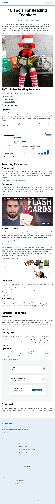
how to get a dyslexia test (37, 34)
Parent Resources (10, 101)
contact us (29, 412)
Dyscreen (4, 352)
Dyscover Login (49, 2)
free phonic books (7, 175)
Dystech (4, 113)
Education (28, 20)
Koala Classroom (7, 232)
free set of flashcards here (35, 191)
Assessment (8, 96)
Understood (16, 286)
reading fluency (47, 115)
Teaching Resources (11, 99)
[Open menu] (11, 3)
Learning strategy (35, 20)
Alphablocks (10, 322)
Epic (3, 249)
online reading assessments (27, 113)
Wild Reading (43, 302)
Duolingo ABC (34, 336)
